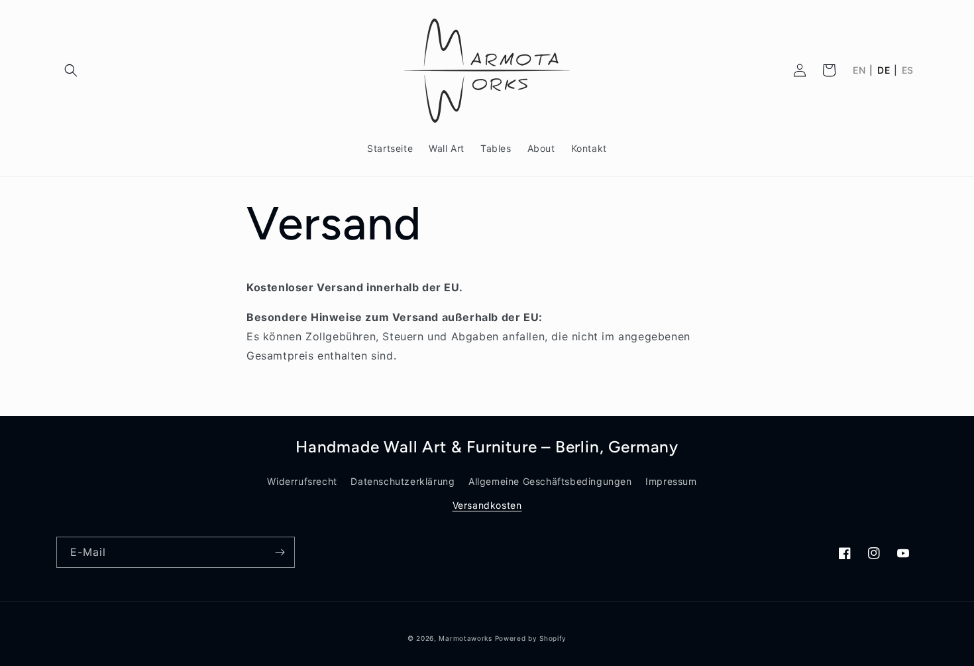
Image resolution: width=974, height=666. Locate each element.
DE (883, 70)
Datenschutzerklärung (403, 481)
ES (908, 70)
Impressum (670, 481)
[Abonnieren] (279, 552)
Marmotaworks (465, 638)
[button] (70, 70)
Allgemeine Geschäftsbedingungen (550, 481)
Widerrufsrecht (302, 481)
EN (859, 70)
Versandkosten (487, 505)
